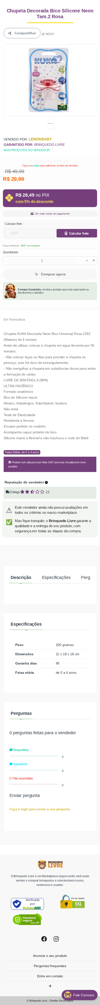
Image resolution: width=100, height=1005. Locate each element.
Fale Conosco (84, 995)
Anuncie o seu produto (50, 956)
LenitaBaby (40, 139)
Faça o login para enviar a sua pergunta (39, 809)
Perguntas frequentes (50, 966)
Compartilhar (24, 33)
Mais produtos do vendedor (27, 150)
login (36, 165)
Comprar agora (53, 274)
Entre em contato (50, 976)
